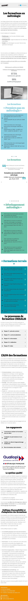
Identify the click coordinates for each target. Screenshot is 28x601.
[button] (1, 182)
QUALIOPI (9, 491)
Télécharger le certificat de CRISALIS (14, 67)
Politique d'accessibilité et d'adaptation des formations (14, 70)
